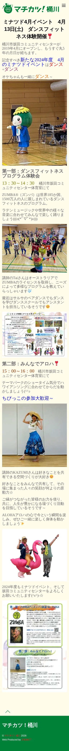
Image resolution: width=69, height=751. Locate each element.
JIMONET (26, 739)
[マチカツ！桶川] (31, 12)
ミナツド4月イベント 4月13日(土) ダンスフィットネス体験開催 (34, 29)
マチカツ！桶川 (12, 735)
